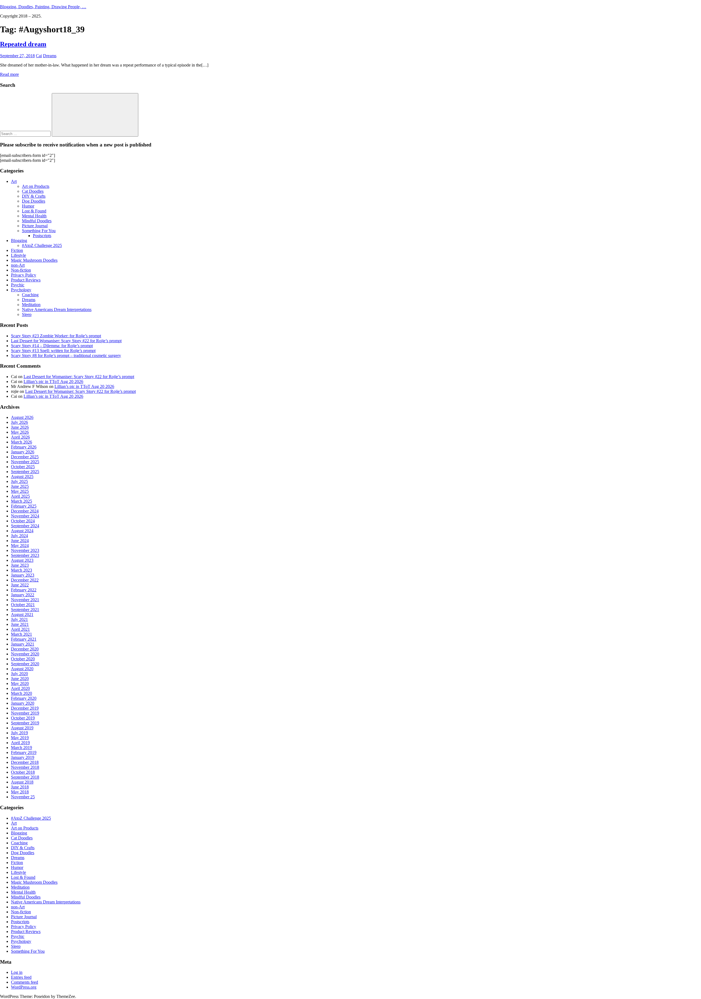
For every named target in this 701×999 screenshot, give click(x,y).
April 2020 (20, 688)
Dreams (49, 55)
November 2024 (25, 516)
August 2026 (22, 417)
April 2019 (20, 742)
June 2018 (20, 787)
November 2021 (25, 599)
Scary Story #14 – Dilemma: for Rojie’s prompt (52, 345)
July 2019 (19, 732)
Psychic (17, 285)
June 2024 (20, 540)
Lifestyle (18, 255)
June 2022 (20, 585)
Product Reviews (26, 280)
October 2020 (23, 659)
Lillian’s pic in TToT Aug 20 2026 (53, 381)
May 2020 (20, 683)
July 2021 (19, 619)
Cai (39, 55)
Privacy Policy (23, 275)
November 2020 (25, 654)
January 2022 (22, 594)
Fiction (17, 250)
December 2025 (25, 456)
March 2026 (21, 442)
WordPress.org (23, 987)
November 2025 (25, 461)
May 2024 (20, 545)
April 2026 (20, 437)
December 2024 (25, 511)
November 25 (23, 796)
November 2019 (25, 713)
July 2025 (19, 481)
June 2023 (20, 565)
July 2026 (19, 422)
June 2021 (20, 624)
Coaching (30, 294)
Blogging (19, 240)
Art (14, 181)
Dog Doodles (33, 201)
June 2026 (20, 427)
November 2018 (25, 767)
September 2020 (25, 663)
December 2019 (25, 708)
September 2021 (25, 609)
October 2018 (23, 772)
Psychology (21, 289)
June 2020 (20, 678)
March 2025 (21, 501)
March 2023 (21, 570)
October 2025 (23, 466)
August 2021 (22, 614)
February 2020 (23, 698)
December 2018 (25, 762)
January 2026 (22, 452)
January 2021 (22, 644)
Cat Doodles (33, 191)
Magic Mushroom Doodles (34, 260)
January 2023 (22, 575)
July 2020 (19, 673)
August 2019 (22, 728)
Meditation (31, 304)
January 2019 (22, 757)
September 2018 (25, 777)
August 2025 (22, 476)
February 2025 (23, 506)
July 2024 (19, 535)
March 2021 (21, 634)
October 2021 (23, 604)
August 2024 (22, 530)
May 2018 (20, 792)
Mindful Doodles (36, 220)
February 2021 (23, 639)
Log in (16, 972)
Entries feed (21, 977)
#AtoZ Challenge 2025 (42, 245)
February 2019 (23, 752)
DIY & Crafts (33, 196)
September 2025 (25, 471)
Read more (9, 74)
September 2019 (25, 723)
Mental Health (34, 216)
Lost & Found (34, 211)
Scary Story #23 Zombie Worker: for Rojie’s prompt (56, 335)
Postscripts (42, 235)
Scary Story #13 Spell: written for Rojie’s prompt (53, 350)
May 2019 (20, 737)
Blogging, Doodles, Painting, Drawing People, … (43, 6)
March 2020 (21, 693)
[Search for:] (26, 133)
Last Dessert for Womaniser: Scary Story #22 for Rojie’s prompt (66, 340)
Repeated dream (23, 44)
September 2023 (25, 555)
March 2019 (21, 747)
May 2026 (20, 432)
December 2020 (25, 649)
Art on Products (35, 186)
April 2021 (20, 629)
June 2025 (20, 486)
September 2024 (25, 525)
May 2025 (20, 491)
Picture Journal (35, 225)
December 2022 (25, 580)
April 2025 (20, 496)
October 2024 (23, 521)
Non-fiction (21, 270)
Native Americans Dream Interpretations (56, 309)
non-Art (18, 265)
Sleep (26, 314)
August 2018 (22, 782)
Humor (28, 206)
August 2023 (22, 560)
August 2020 (22, 668)
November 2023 (25, 550)
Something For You (39, 230)
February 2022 (23, 590)
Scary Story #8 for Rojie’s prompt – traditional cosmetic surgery (66, 355)
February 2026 (23, 447)
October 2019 (23, 718)
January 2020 (22, 703)
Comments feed (24, 982)
